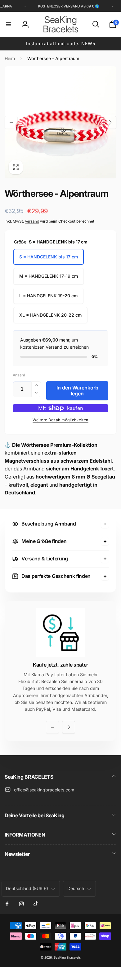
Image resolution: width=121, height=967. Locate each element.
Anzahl (19, 375)
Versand (32, 221)
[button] (8, 24)
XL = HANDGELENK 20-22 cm (50, 315)
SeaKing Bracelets (67, 957)
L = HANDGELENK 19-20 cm (48, 295)
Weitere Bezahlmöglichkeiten (60, 419)
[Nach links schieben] (11, 122)
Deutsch (75, 888)
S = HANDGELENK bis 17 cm (48, 256)
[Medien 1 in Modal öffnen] (60, 122)
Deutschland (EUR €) (27, 888)
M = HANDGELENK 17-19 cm (48, 276)
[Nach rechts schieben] (109, 122)
